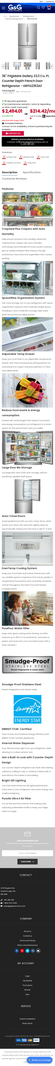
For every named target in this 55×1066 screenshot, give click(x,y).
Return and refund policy (27, 945)
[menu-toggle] (3, 8)
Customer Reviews (14, 178)
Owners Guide (45, 157)
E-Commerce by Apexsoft (27, 1044)
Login (27, 976)
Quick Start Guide (11, 157)
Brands (27, 990)
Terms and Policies (27, 940)
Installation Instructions (13, 163)
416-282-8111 (28, 144)
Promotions (27, 985)
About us (27, 931)
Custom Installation (27, 1019)
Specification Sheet (28, 157)
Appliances (14, 16)
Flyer (27, 994)
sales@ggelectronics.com (33, 142)
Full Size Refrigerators (14, 19)
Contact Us (12, 142)
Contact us (27, 936)
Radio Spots (27, 1023)
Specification (32, 172)
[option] (27, 41)
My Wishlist (27, 980)
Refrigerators (28, 16)
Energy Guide (32, 163)
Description (9, 172)
